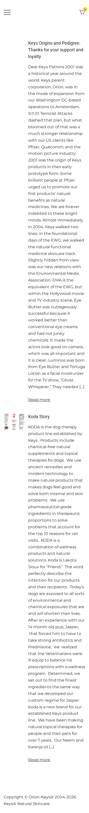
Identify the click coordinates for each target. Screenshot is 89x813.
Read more (39, 399)
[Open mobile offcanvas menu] (7, 12)
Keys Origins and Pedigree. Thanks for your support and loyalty (55, 49)
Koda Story (39, 416)
